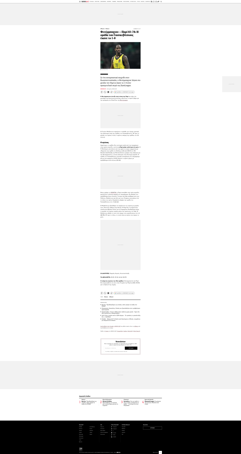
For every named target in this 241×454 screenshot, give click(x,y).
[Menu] (80, 1)
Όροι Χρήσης (102, 430)
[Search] (161, 1)
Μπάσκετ (107, 28)
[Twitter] (105, 92)
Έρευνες (80, 441)
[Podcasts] (156, 1)
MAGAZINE (119, 1)
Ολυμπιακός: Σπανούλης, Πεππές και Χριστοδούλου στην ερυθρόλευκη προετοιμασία (121, 309)
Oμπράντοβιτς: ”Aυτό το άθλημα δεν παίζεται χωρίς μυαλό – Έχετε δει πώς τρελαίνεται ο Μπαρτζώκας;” (121, 312)
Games (107, 331)
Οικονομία (81, 434)
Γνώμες (80, 432)
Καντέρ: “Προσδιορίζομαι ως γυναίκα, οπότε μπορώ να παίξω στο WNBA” (119, 305)
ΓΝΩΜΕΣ (114, 1)
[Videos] (154, 1)
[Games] (158, 1)
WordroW (130, 331)
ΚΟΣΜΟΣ (109, 1)
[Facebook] (101, 92)
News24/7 (123, 426)
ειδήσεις (136, 326)
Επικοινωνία (102, 434)
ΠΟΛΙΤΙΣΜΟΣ (126, 1)
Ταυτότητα (102, 428)
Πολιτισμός (81, 436)
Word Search (137, 331)
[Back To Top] (160, 452)
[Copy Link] (111, 92)
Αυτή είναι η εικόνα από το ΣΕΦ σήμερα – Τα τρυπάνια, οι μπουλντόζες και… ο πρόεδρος (121, 316)
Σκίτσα (91, 428)
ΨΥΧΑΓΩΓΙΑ (133, 1)
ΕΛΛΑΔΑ (92, 1)
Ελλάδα (80, 426)
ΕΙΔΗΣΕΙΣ (147, 1)
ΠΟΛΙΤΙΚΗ (97, 1)
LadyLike (123, 432)
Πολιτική (80, 428)
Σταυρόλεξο (120, 331)
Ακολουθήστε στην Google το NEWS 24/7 (110, 326)
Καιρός (142, 1)
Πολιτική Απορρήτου (104, 432)
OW (122, 434)
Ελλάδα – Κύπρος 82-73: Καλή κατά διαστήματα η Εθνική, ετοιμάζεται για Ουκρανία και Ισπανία (121, 319)
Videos (91, 432)
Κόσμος (80, 430)
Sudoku (125, 331)
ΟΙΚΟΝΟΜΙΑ (103, 1)
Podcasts (91, 430)
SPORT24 (113, 192)
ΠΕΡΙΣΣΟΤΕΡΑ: (103, 302)
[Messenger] (108, 92)
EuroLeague (124, 100)
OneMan (123, 430)
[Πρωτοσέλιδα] (151, 1)
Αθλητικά (102, 28)
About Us (102, 426)
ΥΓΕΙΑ (138, 1)
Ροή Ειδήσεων (92, 426)
